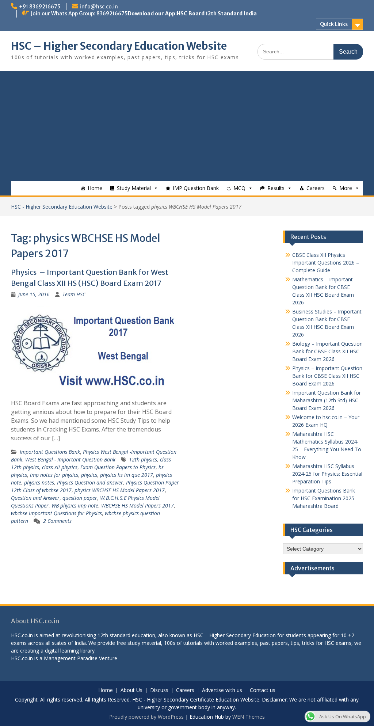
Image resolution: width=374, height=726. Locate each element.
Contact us (262, 690)
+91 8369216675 (40, 6)
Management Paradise (71, 658)
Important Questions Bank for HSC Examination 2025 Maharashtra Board (323, 498)
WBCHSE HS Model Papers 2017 (137, 505)
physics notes (39, 482)
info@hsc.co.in (99, 6)
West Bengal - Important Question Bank (70, 459)
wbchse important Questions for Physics (56, 513)
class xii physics (59, 467)
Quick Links (334, 24)
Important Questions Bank (50, 451)
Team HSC (73, 294)
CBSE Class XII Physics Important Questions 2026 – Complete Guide (325, 262)
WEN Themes (248, 716)
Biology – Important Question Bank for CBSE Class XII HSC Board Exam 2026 (327, 351)
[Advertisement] (187, 126)
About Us (131, 690)
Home (95, 188)
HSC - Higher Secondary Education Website (61, 206)
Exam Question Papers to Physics (118, 467)
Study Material (134, 188)
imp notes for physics (54, 474)
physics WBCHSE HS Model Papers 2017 (120, 490)
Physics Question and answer (90, 482)
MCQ (239, 188)
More (345, 188)
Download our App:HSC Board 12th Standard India (192, 13)
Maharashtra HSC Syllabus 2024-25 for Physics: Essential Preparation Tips (327, 474)
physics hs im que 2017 (126, 474)
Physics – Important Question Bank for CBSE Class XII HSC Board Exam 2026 (327, 376)
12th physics (143, 459)
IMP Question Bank (196, 188)
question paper (79, 497)
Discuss (159, 690)
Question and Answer (35, 497)
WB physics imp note (74, 505)
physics (89, 474)
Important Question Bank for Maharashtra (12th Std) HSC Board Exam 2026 (326, 400)
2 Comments (57, 520)
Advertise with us (222, 690)
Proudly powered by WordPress (146, 716)
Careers (315, 188)
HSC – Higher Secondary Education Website (119, 46)
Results (276, 188)
